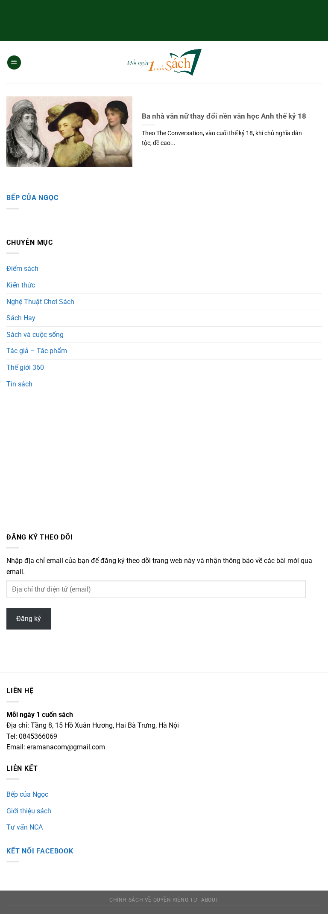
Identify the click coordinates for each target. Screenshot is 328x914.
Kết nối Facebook (39, 851)
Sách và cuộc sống (35, 335)
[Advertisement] (164, 19)
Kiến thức (20, 285)
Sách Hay (20, 318)
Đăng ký (28, 619)
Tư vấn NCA (24, 827)
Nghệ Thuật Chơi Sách (40, 302)
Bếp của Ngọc (32, 198)
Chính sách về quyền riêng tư (153, 900)
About (210, 900)
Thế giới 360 (25, 367)
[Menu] (14, 62)
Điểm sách (22, 268)
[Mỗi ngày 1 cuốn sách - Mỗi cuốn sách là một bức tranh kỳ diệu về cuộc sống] (164, 62)
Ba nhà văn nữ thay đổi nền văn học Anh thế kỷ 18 (224, 116)
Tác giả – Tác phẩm (36, 351)
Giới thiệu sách (28, 811)
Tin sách (19, 384)
